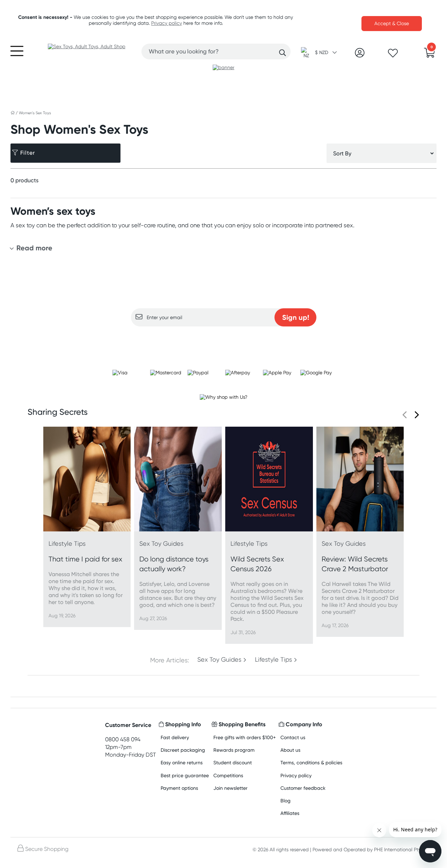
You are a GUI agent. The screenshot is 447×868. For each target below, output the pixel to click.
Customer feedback (302, 788)
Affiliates (289, 813)
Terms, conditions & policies (311, 762)
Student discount (232, 762)
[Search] (282, 53)
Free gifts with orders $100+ (244, 737)
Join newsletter (230, 788)
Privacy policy (166, 23)
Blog (285, 800)
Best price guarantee (185, 775)
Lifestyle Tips (273, 659)
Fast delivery (175, 737)
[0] (429, 55)
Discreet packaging (183, 750)
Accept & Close (391, 23)
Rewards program (234, 750)
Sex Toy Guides (219, 659)
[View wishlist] (393, 55)
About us (290, 750)
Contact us (292, 737)
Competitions (228, 775)
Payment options (179, 788)
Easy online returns (182, 762)
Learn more (224, 340)
